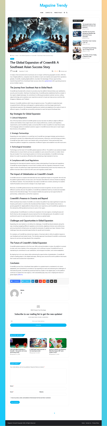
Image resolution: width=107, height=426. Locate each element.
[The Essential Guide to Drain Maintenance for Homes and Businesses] (77, 26)
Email (12, 392)
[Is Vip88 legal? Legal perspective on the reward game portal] (38, 343)
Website (41, 392)
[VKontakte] (47, 281)
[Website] (21, 293)
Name (12, 386)
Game (16, 55)
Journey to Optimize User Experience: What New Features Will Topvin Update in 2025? (57, 351)
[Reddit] (44, 281)
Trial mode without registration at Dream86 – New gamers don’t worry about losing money (18, 351)
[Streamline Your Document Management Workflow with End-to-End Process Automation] (77, 34)
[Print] (55, 281)
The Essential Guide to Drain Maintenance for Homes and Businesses (89, 25)
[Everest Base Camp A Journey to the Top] (77, 43)
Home (41, 12)
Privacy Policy (58, 12)
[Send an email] (16, 71)
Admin (14, 71)
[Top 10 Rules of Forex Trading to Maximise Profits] (77, 57)
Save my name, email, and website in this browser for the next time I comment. (31, 397)
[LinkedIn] (32, 281)
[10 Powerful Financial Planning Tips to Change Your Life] (77, 50)
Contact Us (48, 12)
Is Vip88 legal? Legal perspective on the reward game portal (38, 350)
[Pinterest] (40, 281)
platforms (20, 274)
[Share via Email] (51, 281)
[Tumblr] (36, 281)
